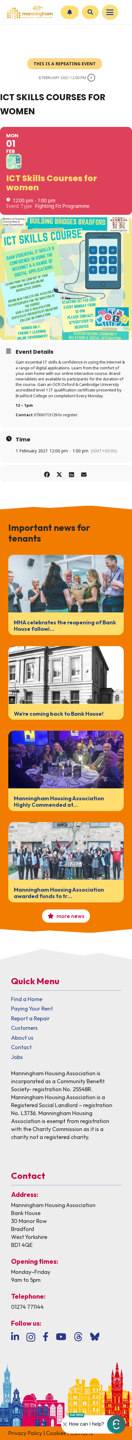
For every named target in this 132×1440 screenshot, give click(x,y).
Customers (24, 1027)
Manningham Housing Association (53, 1205)
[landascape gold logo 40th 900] (29, 12)
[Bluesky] (94, 1336)
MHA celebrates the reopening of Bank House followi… (65, 626)
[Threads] (78, 1337)
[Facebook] (46, 1336)
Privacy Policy (25, 1433)
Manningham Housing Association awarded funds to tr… (59, 893)
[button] (110, 12)
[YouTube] (61, 1336)
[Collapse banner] (65, 1424)
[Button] (70, 12)
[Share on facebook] (46, 473)
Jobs (17, 1057)
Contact (21, 1047)
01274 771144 (27, 1306)
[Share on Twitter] (59, 473)
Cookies (56, 1433)
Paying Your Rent (32, 1008)
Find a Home (26, 999)
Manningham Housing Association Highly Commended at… (59, 802)
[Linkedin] (15, 1336)
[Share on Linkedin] (71, 473)
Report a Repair (30, 1018)
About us (22, 1037)
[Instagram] (30, 1337)
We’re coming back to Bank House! (58, 713)
